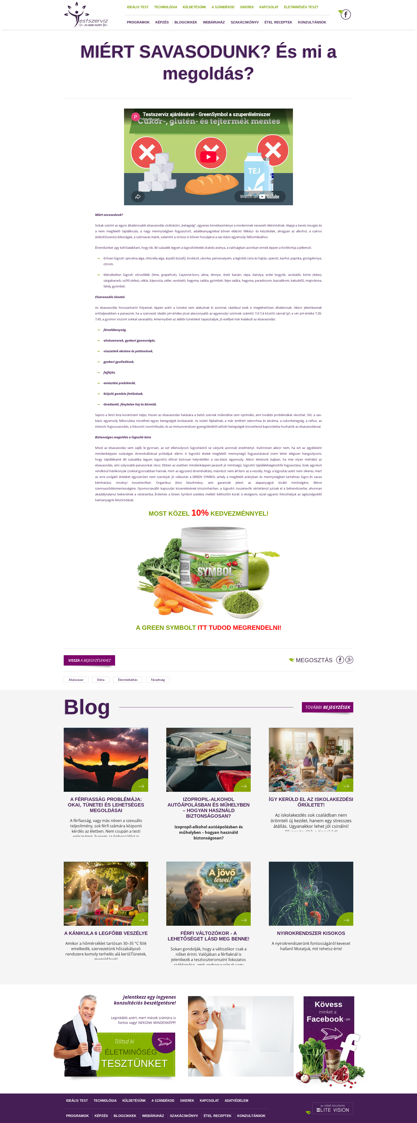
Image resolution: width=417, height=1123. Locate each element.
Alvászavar (76, 680)
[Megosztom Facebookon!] (340, 660)
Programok (138, 22)
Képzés (162, 22)
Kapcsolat (268, 7)
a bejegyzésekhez (89, 660)
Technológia (165, 7)
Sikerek (247, 7)
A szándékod (223, 7)
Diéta (100, 680)
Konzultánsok (312, 22)
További (327, 707)
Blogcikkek (185, 22)
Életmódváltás (128, 680)
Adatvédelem (236, 1100)
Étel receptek (278, 22)
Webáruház (214, 22)
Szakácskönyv (245, 22)
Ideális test (138, 7)
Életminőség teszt (301, 7)
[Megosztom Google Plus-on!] (349, 660)
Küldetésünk (194, 7)
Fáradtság (158, 680)
